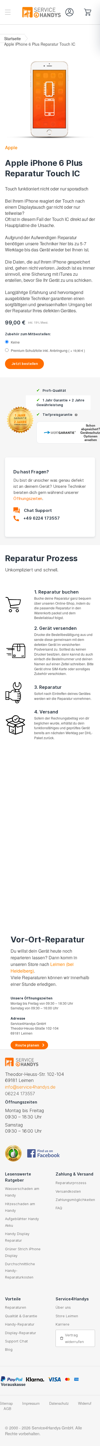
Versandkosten (68, 1191)
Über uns (63, 1307)
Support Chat (16, 1341)
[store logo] (27, 12)
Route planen (27, 1045)
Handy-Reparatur (19, 1324)
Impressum (31, 1403)
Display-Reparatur (20, 1333)
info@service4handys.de (30, 1087)
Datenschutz (59, 1403)
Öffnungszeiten (27, 498)
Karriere (62, 1324)
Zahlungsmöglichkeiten (75, 1200)
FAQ (59, 1208)
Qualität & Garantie (21, 1316)
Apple (11, 147)
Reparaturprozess (71, 1183)
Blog (8, 1349)
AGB (7, 1408)
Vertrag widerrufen (74, 1338)
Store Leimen (67, 1316)
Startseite (12, 38)
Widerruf (84, 1403)
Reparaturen (15, 1307)
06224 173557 (20, 1093)
